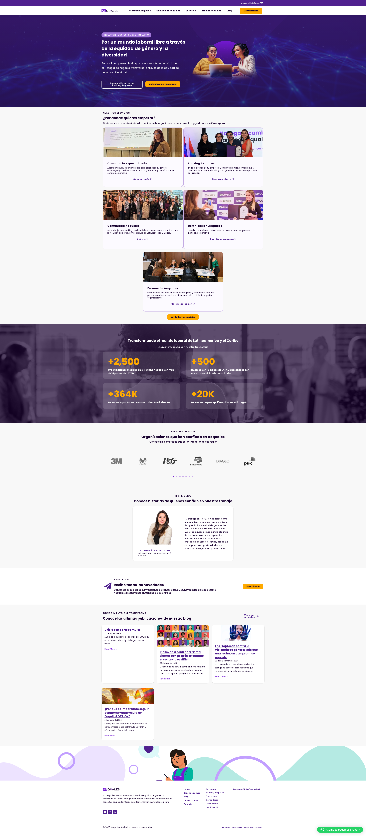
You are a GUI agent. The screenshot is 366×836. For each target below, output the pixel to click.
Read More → (111, 649)
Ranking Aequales (211, 10)
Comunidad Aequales (168, 10)
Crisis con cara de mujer (122, 630)
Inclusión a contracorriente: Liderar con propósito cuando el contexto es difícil (182, 655)
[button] (173, 476)
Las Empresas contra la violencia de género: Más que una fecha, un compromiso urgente (236, 651)
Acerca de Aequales (140, 10)
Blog (229, 10)
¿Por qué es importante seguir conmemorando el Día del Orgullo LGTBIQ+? (127, 712)
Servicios (191, 10)
